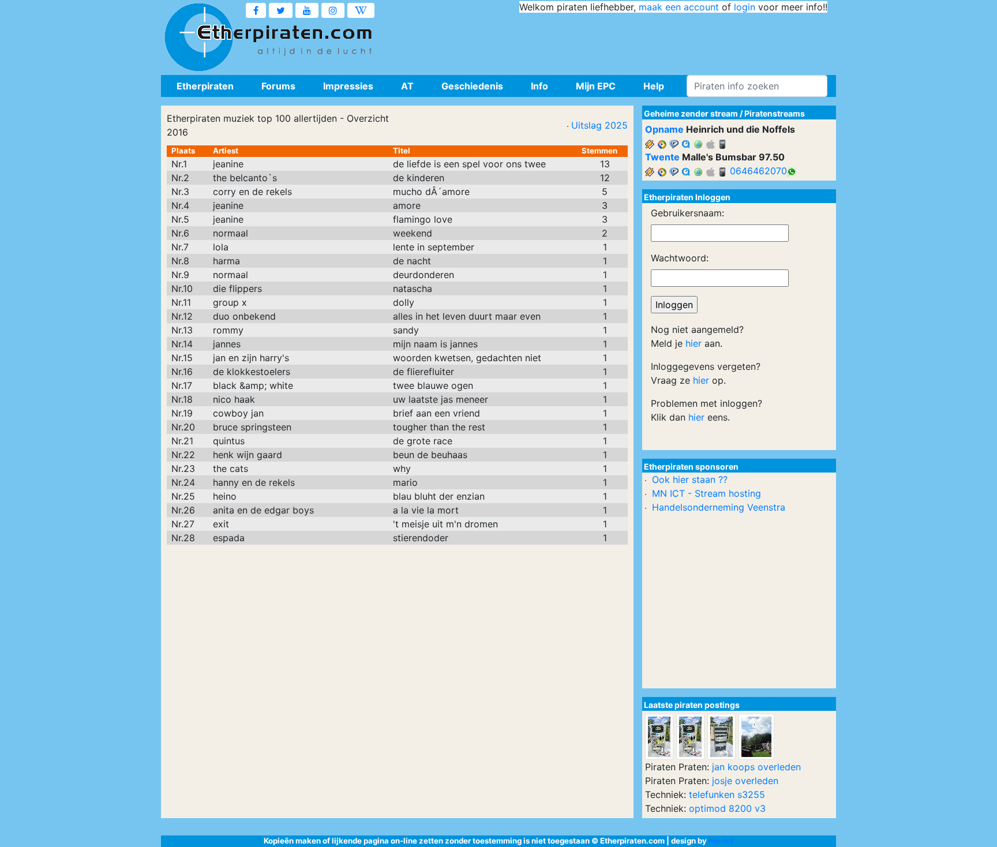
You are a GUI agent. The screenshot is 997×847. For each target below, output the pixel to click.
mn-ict (721, 840)
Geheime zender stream (691, 113)
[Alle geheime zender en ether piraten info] (198, 37)
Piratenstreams (774, 113)
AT (407, 86)
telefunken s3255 (727, 794)
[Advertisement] (617, 40)
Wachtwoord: (680, 258)
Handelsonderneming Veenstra (718, 507)
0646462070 (758, 171)
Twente (662, 157)
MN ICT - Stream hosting (706, 493)
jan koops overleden (756, 767)
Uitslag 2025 (599, 125)
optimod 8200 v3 (727, 808)
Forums (278, 86)
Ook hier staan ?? (690, 479)
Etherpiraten (205, 86)
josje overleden (745, 780)
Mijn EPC (596, 86)
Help (653, 86)
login (744, 7)
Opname (664, 129)
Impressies (348, 86)
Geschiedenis (472, 86)
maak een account (679, 7)
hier (693, 343)
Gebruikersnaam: (687, 213)
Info (539, 86)
